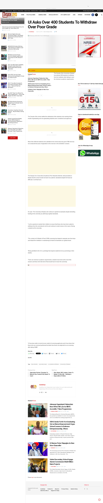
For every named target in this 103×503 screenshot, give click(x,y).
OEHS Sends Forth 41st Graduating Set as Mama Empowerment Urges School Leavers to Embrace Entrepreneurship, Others (39, 85)
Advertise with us (34, 10)
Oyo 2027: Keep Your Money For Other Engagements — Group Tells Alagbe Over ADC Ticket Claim (16, 94)
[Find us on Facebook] (92, 14)
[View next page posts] (41, 95)
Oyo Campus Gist (65, 14)
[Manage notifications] (99, 499)
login (32, 477)
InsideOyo (4, 10)
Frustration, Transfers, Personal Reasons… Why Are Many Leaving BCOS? (16, 111)
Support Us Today (43, 10)
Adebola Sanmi (54, 411)
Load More (12, 137)
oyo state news (43, 364)
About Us (15, 10)
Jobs (74, 14)
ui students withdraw (53, 364)
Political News (31, 14)
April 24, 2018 (39, 31)
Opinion (80, 14)
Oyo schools (34, 364)
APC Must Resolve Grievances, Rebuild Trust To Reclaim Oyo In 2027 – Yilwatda (15, 103)
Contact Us (9, 10)
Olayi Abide (53, 466)
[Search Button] (101, 14)
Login (99, 10)
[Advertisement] (51, 3)
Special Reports (53, 14)
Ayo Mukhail (54, 431)
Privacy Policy (20, 10)
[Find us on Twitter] (96, 14)
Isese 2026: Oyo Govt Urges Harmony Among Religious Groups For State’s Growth (16, 76)
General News (42, 14)
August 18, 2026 (62, 411)
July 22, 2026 (60, 447)
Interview (87, 14)
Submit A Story (27, 10)
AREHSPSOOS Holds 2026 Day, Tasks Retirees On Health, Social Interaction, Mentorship (15, 48)
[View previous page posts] (38, 95)
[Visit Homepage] (9, 14)
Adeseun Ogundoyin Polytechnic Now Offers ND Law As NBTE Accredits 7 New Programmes (15, 130)
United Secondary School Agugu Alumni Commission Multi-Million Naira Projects (61, 462)
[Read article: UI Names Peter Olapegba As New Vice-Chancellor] (38, 449)
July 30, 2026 (61, 431)
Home (22, 14)
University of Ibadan (65, 364)
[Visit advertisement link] (52, 299)
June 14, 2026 (60, 466)
